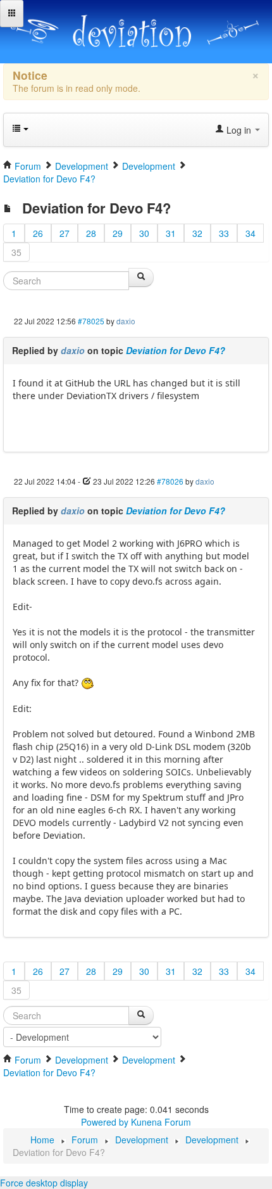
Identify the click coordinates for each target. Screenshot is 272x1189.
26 (38, 233)
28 (91, 233)
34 (250, 233)
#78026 (170, 481)
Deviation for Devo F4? (175, 350)
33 (224, 233)
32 (197, 233)
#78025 (91, 320)
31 (171, 233)
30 (144, 233)
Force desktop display (44, 1182)
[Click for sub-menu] (11, 13)
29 (118, 233)
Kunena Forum (161, 1122)
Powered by (104, 1122)
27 (64, 233)
